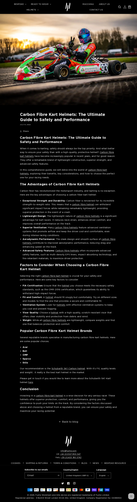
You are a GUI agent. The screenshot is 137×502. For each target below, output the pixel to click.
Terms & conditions (64, 463)
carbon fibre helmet (83, 204)
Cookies (15, 463)
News (96, 463)
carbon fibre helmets (88, 216)
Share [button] (26, 131)
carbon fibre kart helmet (55, 276)
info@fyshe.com (68, 451)
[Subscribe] (58, 475)
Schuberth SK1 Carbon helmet (68, 368)
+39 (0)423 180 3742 (71, 457)
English (102, 475)
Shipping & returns (37, 463)
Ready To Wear (40, 4)
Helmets (31, 10)
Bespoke (19, 4)
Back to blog (70, 421)
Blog (84, 463)
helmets (61, 305)
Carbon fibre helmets (67, 250)
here (30, 382)
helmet (65, 285)
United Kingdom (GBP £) (77, 475)
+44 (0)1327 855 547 (70, 454)
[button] (19, 4)
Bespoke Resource (115, 463)
